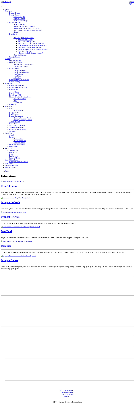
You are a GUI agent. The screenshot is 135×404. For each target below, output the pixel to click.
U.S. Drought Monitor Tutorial (24, 38)
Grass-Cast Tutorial (20, 55)
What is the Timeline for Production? (30, 47)
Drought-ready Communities (23, 64)
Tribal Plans (17, 78)
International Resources (17, 144)
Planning (8, 59)
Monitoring (9, 83)
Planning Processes (15, 62)
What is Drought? (19, 17)
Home (7, 9)
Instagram (12, 369)
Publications (9, 106)
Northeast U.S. (18, 139)
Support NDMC (14, 158)
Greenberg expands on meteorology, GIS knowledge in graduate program (25, 321)
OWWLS (12, 104)
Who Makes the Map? (25, 40)
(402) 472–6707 (6, 289)
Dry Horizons (13, 114)
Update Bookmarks (11, 165)
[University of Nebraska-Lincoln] (131, 4)
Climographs (13, 89)
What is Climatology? (21, 21)
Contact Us (13, 152)
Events (11, 154)
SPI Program (18, 103)
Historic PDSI (14, 93)
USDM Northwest (20, 141)
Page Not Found (10, 167)
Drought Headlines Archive (18, 162)
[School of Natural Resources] (67, 396)
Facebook (12, 377)
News (11, 108)
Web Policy (9, 164)
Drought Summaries (16, 116)
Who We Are (13, 150)
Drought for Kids (15, 22)
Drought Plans (14, 68)
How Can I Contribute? (25, 51)
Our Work (8, 133)
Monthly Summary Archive (23, 120)
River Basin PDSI (15, 95)
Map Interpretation (20, 99)
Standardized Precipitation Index (20, 97)
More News (5, 338)
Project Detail (13, 146)
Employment (13, 156)
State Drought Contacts (21, 72)
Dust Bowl (13, 34)
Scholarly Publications (16, 127)
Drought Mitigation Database (19, 80)
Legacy (16, 91)
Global (11, 135)
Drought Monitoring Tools (18, 87)
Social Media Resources (17, 125)
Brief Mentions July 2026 (9, 313)
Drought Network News (17, 129)
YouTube (12, 384)
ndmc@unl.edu (6, 293)
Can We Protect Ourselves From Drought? (28, 30)
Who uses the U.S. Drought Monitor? (30, 53)
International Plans (20, 70)
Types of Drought (19, 19)
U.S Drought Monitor (16, 85)
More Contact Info (7, 298)
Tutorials (12, 36)
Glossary (16, 32)
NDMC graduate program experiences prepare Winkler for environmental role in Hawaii (30, 329)
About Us (8, 148)
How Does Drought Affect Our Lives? (26, 28)
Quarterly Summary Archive (23, 118)
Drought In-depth (15, 15)
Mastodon (12, 362)
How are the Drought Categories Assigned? (32, 45)
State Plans (17, 76)
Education (8, 11)
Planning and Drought (21, 66)
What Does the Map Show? (27, 41)
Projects (12, 137)
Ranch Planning (14, 82)
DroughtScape (14, 112)
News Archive (18, 110)
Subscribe (12, 131)
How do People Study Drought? (24, 26)
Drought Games (14, 57)
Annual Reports (14, 122)
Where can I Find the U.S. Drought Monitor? (33, 49)
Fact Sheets (13, 123)
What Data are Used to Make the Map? (31, 43)
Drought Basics (14, 13)
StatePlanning (18, 74)
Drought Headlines (11, 160)
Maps (15, 101)
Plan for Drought (15, 61)
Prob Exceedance (19, 143)
